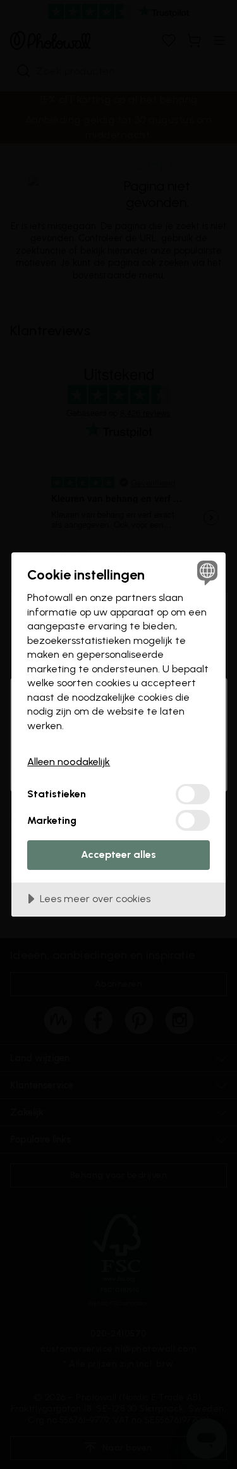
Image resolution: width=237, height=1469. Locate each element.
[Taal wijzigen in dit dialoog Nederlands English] (206, 572)
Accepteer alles (118, 854)
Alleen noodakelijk (68, 762)
